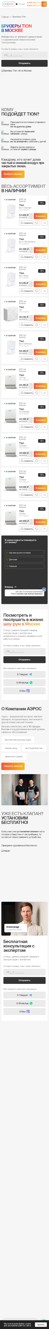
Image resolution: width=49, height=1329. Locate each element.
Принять (41, 1325)
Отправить (24, 63)
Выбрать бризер (13, 174)
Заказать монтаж (13, 766)
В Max (22, 690)
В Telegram (22, 674)
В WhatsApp (22, 682)
